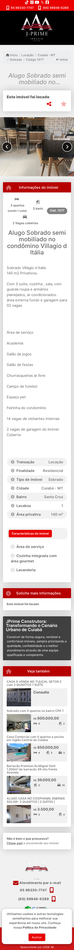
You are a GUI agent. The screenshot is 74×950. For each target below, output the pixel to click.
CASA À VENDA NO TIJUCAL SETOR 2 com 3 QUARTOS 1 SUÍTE (34, 683)
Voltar (63, 59)
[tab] (30, 533)
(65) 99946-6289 (56, 8)
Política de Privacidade (40, 927)
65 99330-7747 (22, 8)
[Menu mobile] (37, 27)
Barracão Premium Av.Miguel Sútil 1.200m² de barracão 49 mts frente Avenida (32, 769)
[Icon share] (26, 2)
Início (13, 55)
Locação (28, 55)
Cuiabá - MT (46, 55)
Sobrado (16, 59)
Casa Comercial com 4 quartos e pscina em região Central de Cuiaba (35, 738)
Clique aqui (15, 843)
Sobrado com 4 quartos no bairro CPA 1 (35, 711)
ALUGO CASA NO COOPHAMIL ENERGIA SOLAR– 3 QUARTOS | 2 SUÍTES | (36, 800)
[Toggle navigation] (63, 16)
